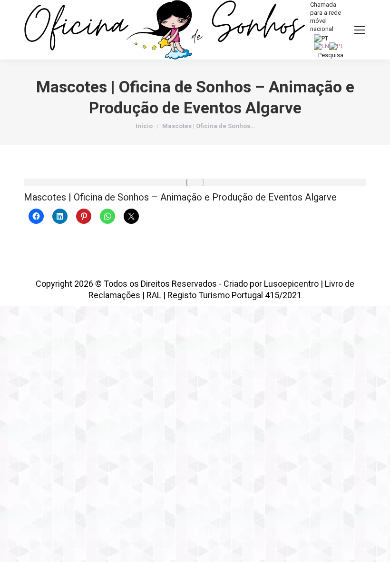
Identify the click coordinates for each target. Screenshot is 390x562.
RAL (153, 295)
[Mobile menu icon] (359, 30)
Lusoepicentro (291, 284)
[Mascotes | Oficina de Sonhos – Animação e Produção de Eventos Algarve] (195, 182)
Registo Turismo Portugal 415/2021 (234, 295)
